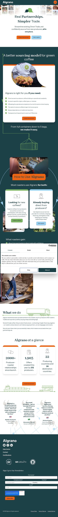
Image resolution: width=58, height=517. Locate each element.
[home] (8, 2)
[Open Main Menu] (55, 2)
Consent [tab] (10, 250)
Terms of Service (42, 511)
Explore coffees (17, 220)
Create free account (23, 37)
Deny (28, 270)
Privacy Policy (34, 511)
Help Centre (6, 449)
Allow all (47, 270)
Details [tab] (29, 250)
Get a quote (36, 37)
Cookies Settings (51, 511)
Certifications (7, 455)
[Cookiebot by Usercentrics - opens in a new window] (49, 246)
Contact (5, 452)
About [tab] (48, 250)
